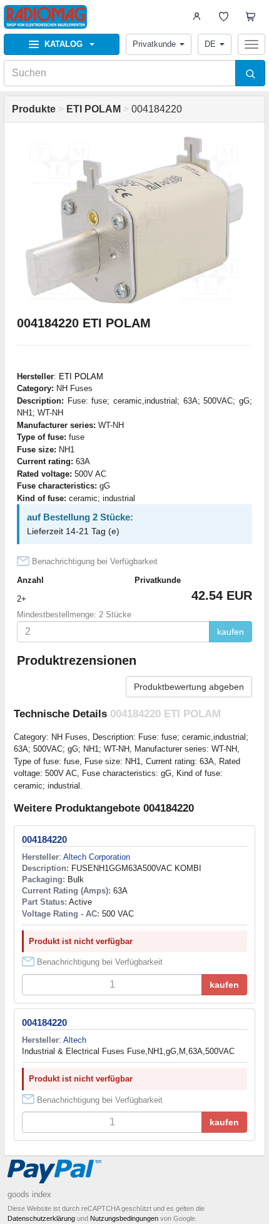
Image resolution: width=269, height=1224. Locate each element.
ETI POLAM (81, 376)
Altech (74, 1040)
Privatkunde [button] (154, 44)
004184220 (44, 839)
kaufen (230, 632)
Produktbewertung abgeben (189, 687)
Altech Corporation (96, 857)
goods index (29, 1194)
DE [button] (210, 44)
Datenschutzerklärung (41, 1218)
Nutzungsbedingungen (124, 1218)
